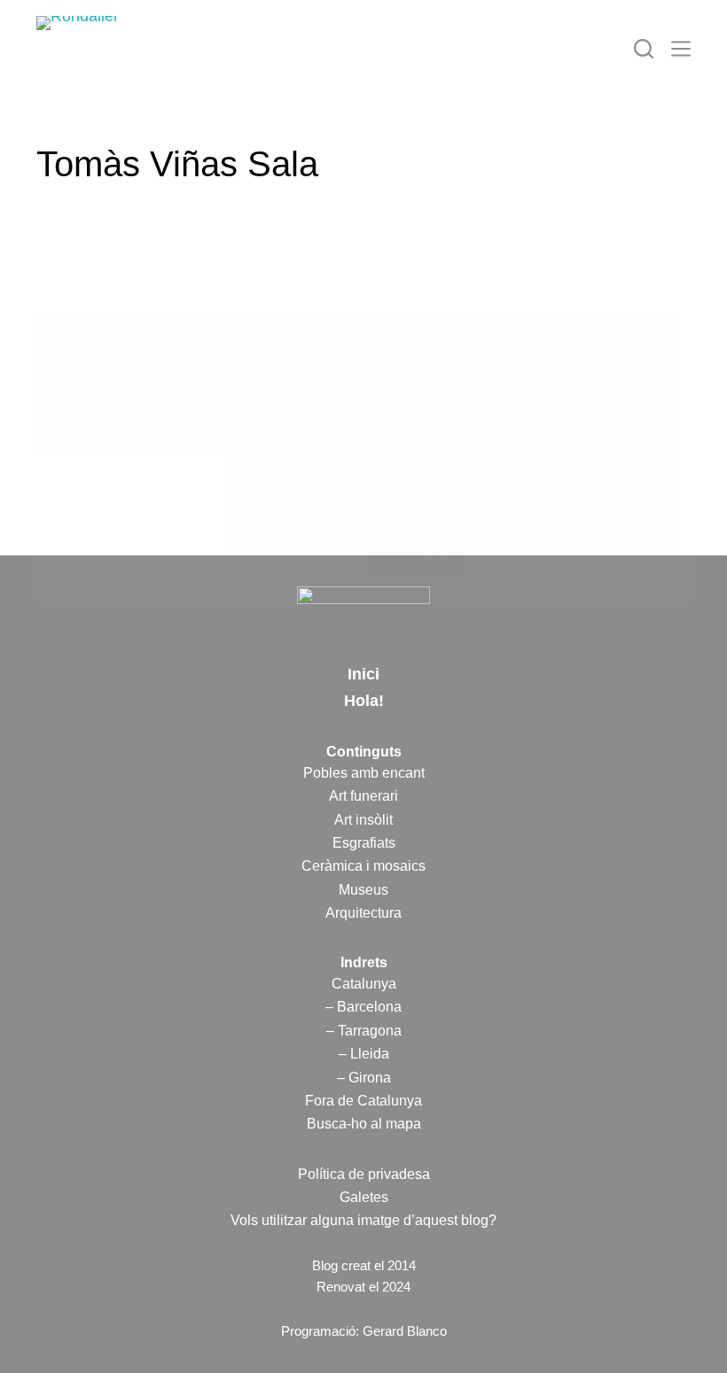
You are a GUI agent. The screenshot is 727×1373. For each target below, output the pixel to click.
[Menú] (681, 48)
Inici (363, 674)
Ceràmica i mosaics (363, 865)
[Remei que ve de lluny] (186, 459)
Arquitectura (363, 912)
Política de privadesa (364, 1174)
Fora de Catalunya (363, 1100)
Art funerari (363, 795)
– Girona (364, 1077)
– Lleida (364, 1053)
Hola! (364, 701)
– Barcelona (363, 1006)
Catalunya (364, 983)
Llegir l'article (414, 564)
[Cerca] (643, 48)
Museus (363, 889)
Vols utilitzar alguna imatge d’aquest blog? (363, 1220)
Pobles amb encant (364, 772)
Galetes (364, 1197)
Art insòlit (363, 819)
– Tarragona (364, 1030)
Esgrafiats (363, 842)
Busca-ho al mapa (364, 1123)
